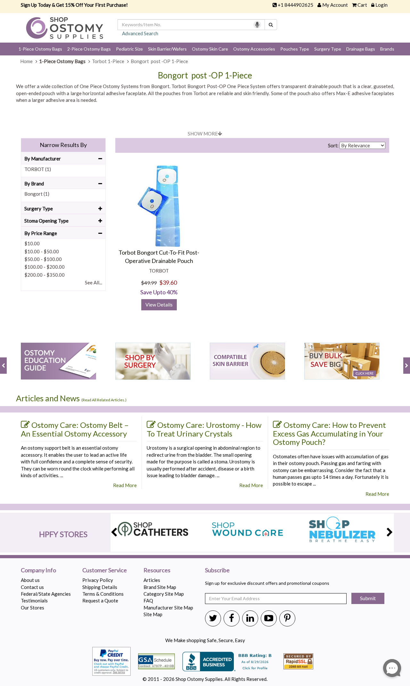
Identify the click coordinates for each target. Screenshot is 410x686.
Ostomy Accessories (254, 49)
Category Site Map (164, 594)
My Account (335, 5)
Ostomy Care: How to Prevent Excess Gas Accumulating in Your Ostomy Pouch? (329, 433)
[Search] (271, 24)
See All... (93, 282)
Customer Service (104, 570)
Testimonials (34, 600)
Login (381, 5)
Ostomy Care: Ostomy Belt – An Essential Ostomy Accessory (75, 429)
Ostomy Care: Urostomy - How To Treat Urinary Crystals (204, 429)
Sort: (333, 145)
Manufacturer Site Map (168, 607)
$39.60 (168, 282)
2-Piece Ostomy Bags (89, 49)
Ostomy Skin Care (210, 49)
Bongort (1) (36, 194)
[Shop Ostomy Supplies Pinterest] (287, 617)
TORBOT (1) (37, 169)
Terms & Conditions (103, 594)
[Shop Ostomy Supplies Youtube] (269, 617)
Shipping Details (99, 587)
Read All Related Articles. (104, 399)
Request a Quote (100, 600)
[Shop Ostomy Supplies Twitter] (213, 617)
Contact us (32, 587)
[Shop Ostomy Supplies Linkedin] (250, 617)
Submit (368, 598)
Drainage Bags (360, 49)
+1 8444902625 (295, 5)
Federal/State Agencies (46, 594)
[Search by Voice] (257, 25)
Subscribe (217, 570)
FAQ (148, 600)
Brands (387, 49)
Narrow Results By (63, 144)
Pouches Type (294, 49)
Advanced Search (140, 33)
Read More (125, 485)
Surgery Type (327, 49)
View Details (159, 304)
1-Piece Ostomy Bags (40, 49)
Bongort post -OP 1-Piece (205, 75)
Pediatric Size (129, 49)
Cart (362, 5)
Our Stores (32, 607)
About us (30, 580)
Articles (152, 580)
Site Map (153, 614)
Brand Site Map (160, 587)
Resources (157, 570)
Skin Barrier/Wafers (167, 49)
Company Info (38, 570)
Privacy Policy (97, 580)
